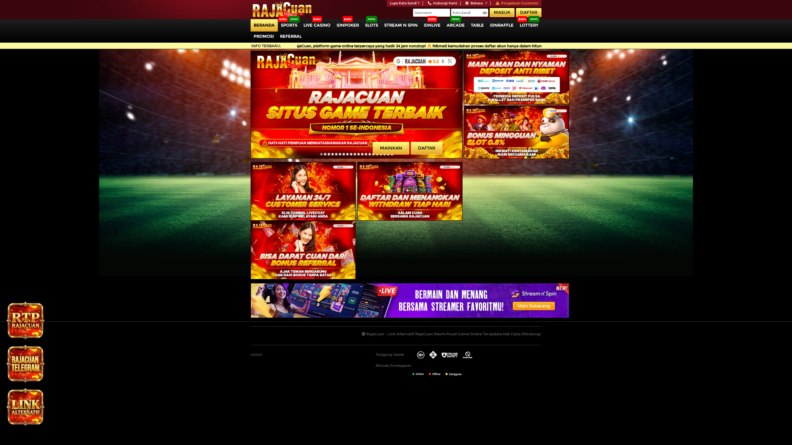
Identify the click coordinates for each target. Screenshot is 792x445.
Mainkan (391, 148)
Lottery (529, 25)
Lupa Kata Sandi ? (405, 3)
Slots (371, 25)
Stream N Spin (401, 25)
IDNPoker (348, 25)
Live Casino (316, 25)
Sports (289, 25)
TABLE (477, 25)
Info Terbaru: (266, 46)
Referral (291, 36)
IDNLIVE (432, 25)
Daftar (528, 12)
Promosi (264, 36)
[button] (321, 154)
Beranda (264, 25)
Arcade (456, 25)
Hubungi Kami (445, 3)
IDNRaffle (502, 25)
